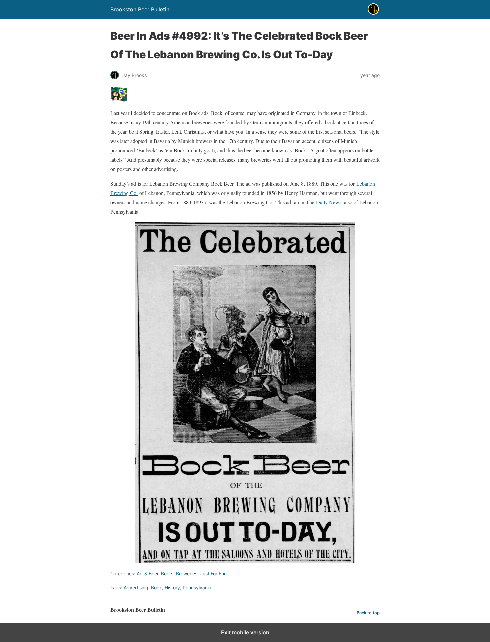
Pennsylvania (197, 587)
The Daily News (323, 202)
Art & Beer (147, 573)
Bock (156, 587)
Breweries (186, 573)
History (172, 587)
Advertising (136, 587)
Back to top (368, 612)
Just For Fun (213, 573)
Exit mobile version (245, 632)
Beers (167, 573)
